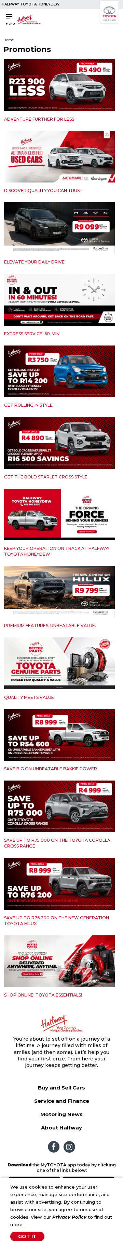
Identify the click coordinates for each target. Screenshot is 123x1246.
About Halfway (61, 1127)
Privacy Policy (69, 1217)
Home (8, 40)
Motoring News (61, 1114)
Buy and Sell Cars (61, 1088)
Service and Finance (61, 1101)
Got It (27, 1236)
